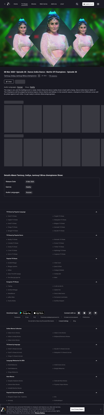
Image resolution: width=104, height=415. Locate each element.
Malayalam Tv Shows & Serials (63, 352)
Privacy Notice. (40, 413)
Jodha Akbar (11, 297)
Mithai (9, 270)
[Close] (101, 409)
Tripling (10, 286)
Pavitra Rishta (12, 301)
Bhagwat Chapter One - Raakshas (17, 397)
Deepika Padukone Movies (15, 381)
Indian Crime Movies (60, 333)
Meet (55, 277)
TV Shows (24, 4)
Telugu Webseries (13, 372)
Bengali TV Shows (13, 231)
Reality (32, 87)
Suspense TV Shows (59, 254)
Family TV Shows (12, 247)
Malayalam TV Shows (60, 220)
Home (16, 4)
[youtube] (95, 313)
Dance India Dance (59, 293)
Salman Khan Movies (14, 384)
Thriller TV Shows (59, 247)
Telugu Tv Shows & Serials (15, 356)
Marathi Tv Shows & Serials (62, 349)
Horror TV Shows (12, 254)
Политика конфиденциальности (50, 317)
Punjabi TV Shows (59, 216)
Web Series (43, 4)
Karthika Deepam (59, 301)
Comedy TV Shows (13, 243)
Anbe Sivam (57, 263)
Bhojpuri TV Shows (59, 223)
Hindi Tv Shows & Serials (15, 349)
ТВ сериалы (53, 76)
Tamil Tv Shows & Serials (15, 352)
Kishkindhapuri (58, 400)
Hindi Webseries (12, 365)
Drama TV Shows (59, 243)
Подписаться (89, 4)
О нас (27, 317)
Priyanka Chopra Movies (61, 384)
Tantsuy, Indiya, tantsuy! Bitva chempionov (20, 76)
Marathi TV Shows (59, 231)
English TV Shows (13, 220)
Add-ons (54, 4)
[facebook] (79, 313)
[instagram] (84, 313)
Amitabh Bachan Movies (15, 388)
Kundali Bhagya (12, 263)
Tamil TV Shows (12, 216)
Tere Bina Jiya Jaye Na (14, 277)
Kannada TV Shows (59, 227)
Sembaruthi (57, 274)
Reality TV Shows (12, 239)
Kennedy (10, 400)
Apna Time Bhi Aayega (14, 274)
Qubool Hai (57, 290)
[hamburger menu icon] (98, 4)
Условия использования (71, 317)
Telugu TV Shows (12, 227)
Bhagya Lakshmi (12, 266)
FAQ (34, 317)
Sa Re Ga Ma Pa (58, 286)
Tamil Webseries (12, 368)
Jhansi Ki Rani (58, 266)
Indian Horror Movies (14, 333)
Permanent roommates (60, 297)
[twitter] (90, 313)
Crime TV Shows (12, 250)
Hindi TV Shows (12, 223)
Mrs (55, 397)
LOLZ (62, 4)
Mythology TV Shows (60, 250)
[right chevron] (6, 119)
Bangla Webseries (59, 368)
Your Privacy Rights (77, 409)
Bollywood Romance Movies (62, 336)
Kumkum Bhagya (12, 290)
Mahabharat (11, 293)
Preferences (86, 317)
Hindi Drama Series (59, 365)
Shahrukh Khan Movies (60, 381)
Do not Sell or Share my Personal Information (41, 321)
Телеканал (17, 317)
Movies (33, 4)
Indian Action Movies (14, 340)
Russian (20, 87)
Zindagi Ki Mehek (59, 270)
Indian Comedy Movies (14, 336)
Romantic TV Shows (59, 239)
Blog (74, 321)
